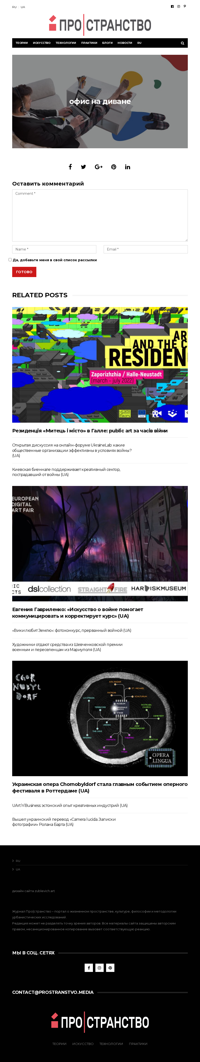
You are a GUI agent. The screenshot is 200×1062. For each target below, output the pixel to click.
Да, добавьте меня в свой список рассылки (54, 260)
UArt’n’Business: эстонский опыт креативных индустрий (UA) (70, 805)
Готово (24, 272)
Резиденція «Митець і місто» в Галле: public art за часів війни (90, 431)
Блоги (107, 43)
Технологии (66, 43)
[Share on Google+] (98, 167)
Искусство (41, 43)
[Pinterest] (185, 6)
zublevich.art (45, 891)
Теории (22, 43)
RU (14, 7)
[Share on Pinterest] (114, 167)
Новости (125, 43)
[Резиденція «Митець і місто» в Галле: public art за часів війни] (100, 364)
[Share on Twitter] (83, 167)
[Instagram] (178, 6)
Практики (89, 43)
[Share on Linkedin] (128, 167)
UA (23, 7)
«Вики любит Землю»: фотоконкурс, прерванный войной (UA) (71, 630)
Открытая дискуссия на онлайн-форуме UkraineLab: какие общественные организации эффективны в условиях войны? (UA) (71, 450)
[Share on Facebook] (70, 167)
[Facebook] (172, 6)
